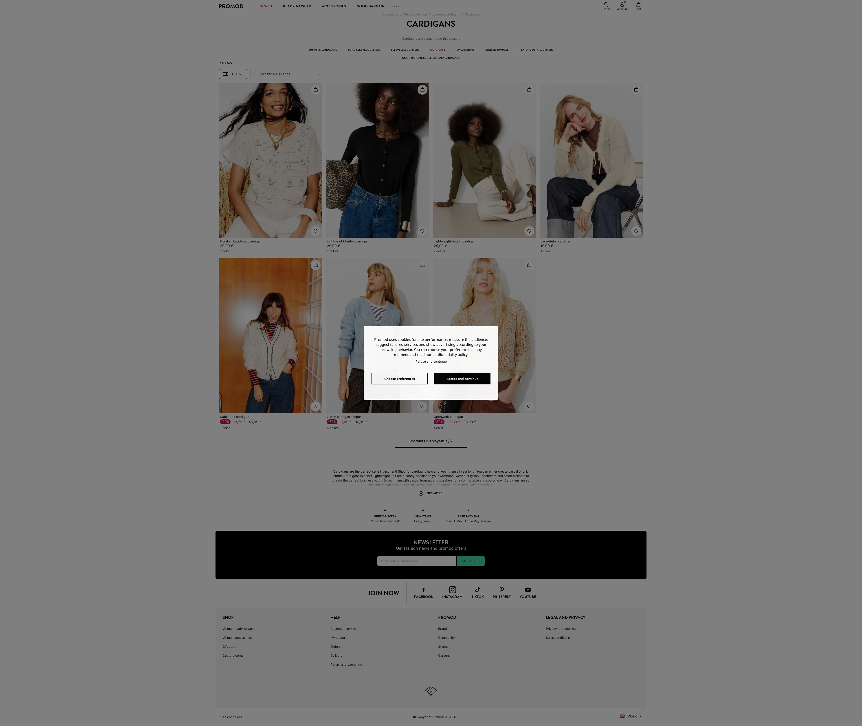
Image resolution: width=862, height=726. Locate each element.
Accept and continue (462, 379)
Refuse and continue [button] (431, 361)
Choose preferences (399, 379)
